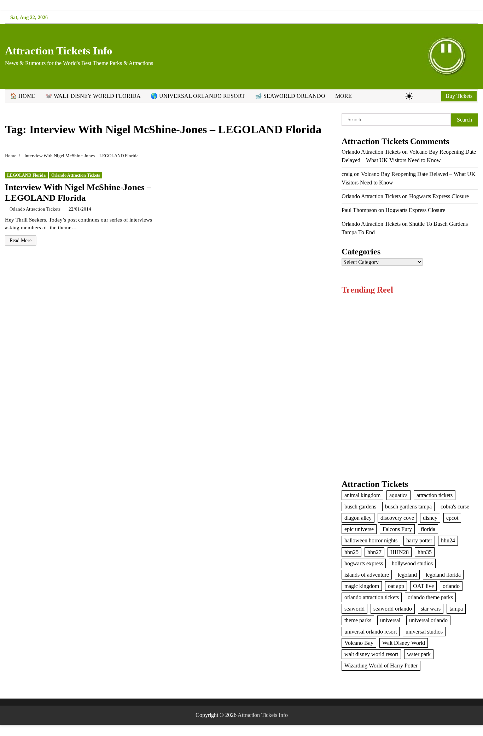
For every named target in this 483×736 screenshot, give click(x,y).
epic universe (359, 529)
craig (347, 174)
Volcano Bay (358, 643)
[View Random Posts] (420, 96)
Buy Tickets (459, 96)
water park (419, 654)
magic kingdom (361, 586)
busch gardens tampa (408, 507)
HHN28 (399, 552)
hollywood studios (412, 563)
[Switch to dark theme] (409, 96)
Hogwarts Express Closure (439, 196)
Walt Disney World (403, 643)
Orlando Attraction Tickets (75, 175)
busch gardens (360, 507)
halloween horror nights (370, 540)
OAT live (423, 586)
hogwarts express (363, 563)
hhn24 (448, 540)
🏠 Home (22, 96)
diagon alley (358, 518)
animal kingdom (362, 495)
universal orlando (428, 620)
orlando (451, 586)
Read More (20, 240)
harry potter (419, 540)
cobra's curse (455, 507)
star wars (431, 609)
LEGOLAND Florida (26, 175)
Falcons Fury (397, 529)
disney (430, 518)
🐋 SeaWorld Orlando (290, 96)
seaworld (354, 609)
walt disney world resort (371, 654)
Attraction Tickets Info (58, 51)
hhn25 (351, 552)
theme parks (357, 620)
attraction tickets (435, 495)
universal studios (424, 632)
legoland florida (443, 575)
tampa (456, 609)
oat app (396, 586)
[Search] (434, 96)
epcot (452, 518)
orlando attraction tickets (371, 597)
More (343, 96)
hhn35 (425, 552)
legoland (407, 575)
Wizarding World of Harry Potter (381, 666)
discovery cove (397, 518)
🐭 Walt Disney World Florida (93, 96)
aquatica (398, 495)
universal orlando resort (370, 632)
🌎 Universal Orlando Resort (198, 96)
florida (428, 529)
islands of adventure (366, 575)
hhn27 (374, 552)
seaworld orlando (392, 609)
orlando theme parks (430, 597)
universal (390, 620)
